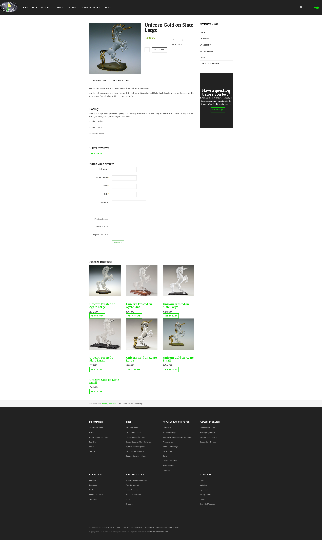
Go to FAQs (217, 110)
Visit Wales (93, 499)
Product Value (102, 227)
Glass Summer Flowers (208, 437)
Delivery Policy (161, 527)
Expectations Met (101, 234)
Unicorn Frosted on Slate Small (102, 359)
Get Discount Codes (133, 432)
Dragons (45, 8)
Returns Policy (173, 527)
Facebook (93, 485)
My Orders (204, 39)
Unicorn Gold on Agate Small (178, 359)
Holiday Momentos (170, 461)
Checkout (129, 504)
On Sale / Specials (132, 428)
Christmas (166, 470)
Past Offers (93, 442)
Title (106, 194)
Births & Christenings (170, 447)
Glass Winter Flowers (207, 428)
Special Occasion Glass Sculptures (139, 442)
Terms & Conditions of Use (132, 527)
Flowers (59, 8)
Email (106, 186)
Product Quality (101, 219)
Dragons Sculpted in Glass (136, 456)
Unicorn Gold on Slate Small (104, 381)
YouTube (92, 490)
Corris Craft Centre (96, 494)
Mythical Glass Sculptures (135, 447)
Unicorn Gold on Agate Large (141, 359)
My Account (205, 45)
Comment (104, 202)
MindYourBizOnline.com (158, 532)
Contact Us (93, 480)
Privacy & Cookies (113, 527)
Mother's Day (167, 428)
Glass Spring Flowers (207, 432)
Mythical (72, 8)
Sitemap (92, 451)
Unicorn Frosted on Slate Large (176, 305)
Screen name (102, 177)
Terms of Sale (149, 527)
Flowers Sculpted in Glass (135, 437)
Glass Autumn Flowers (208, 442)
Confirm (118, 243)
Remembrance (168, 465)
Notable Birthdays (169, 432)
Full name (104, 169)
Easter (165, 456)
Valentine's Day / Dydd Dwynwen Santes (177, 437)
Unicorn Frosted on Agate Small (139, 305)
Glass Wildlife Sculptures (135, 451)
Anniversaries (168, 442)
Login (202, 32)
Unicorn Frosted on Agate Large (102, 305)
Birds (34, 8)
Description (99, 80)
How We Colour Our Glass (98, 437)
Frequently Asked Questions (136, 480)
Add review (96, 153)
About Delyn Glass (96, 428)
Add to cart (97, 316)
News (91, 432)
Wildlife (108, 8)
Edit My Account (207, 51)
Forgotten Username (133, 494)
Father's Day (167, 451)
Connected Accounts (209, 63)
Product (112, 404)
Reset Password (132, 490)
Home (25, 8)
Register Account (132, 485)
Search (91, 447)
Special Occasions (91, 8)
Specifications (121, 80)
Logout (203, 57)
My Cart (129, 499)
